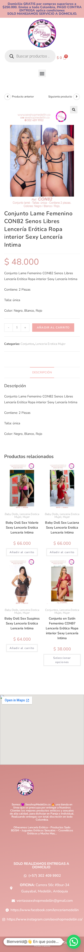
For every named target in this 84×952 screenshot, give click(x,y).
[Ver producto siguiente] (76, 97)
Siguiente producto (60, 96)
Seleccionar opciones (62, 660)
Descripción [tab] (42, 372)
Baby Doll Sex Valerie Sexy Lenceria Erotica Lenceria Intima (22, 527)
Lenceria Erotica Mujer (50, 344)
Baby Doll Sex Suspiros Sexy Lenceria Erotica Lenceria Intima (22, 623)
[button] (42, 73)
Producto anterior (23, 96)
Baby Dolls (11, 514)
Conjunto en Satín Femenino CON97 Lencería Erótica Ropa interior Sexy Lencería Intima (62, 628)
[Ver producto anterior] (7, 97)
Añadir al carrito (53, 327)
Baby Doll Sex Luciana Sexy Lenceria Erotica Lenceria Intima (62, 527)
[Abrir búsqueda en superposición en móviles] (30, 56)
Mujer (26, 517)
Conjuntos (27, 344)
